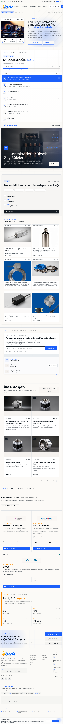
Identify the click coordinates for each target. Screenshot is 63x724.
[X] (6, 678)
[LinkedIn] (2, 678)
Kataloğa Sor (54, 365)
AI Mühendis (53, 634)
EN (60, 1)
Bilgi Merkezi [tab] (46, 388)
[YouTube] (9, 678)
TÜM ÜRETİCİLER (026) (9, 505)
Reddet (48, 721)
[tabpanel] (31, 439)
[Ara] (50, 6)
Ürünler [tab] (49, 391)
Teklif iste (52, 643)
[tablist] (49, 390)
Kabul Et (55, 721)
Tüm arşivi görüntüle (47, 480)
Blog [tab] (54, 388)
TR (57, 1)
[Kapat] (61, 721)
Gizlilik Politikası (10, 722)
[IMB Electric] (7, 6)
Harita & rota (57, 677)
